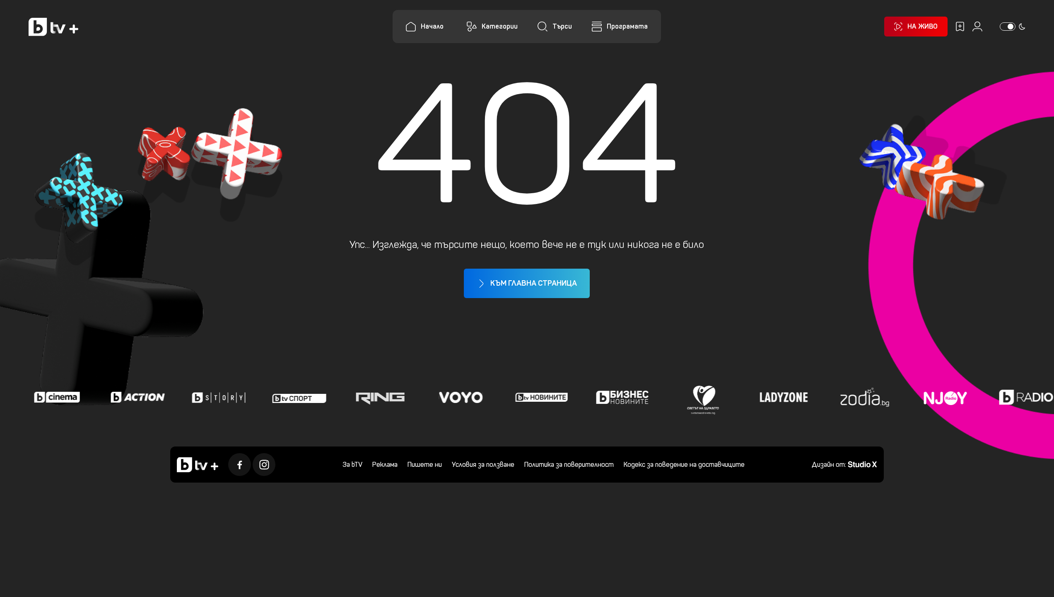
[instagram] (264, 464)
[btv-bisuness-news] (619, 397)
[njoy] (942, 397)
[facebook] (239, 464)
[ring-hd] (377, 397)
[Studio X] (862, 464)
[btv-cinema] (54, 397)
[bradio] (1023, 397)
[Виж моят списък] (960, 27)
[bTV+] (197, 464)
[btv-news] (538, 397)
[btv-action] (135, 397)
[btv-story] (215, 397)
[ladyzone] (781, 397)
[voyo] (458, 397)
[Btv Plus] (53, 26)
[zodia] (861, 397)
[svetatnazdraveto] (700, 397)
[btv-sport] (296, 397)
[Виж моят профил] (977, 27)
